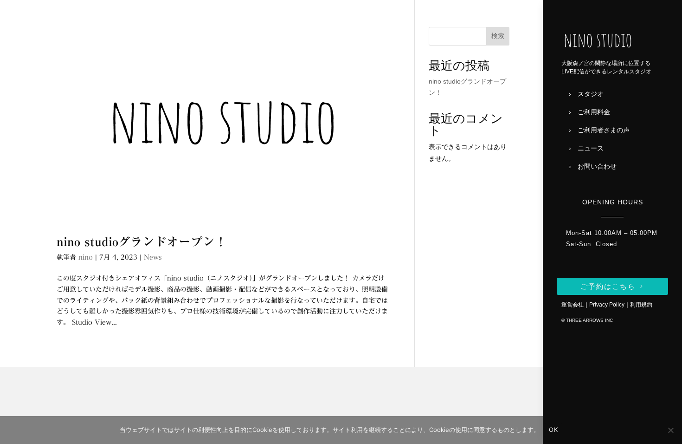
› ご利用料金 (589, 112)
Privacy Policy (606, 304)
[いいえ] (670, 430)
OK (553, 429)
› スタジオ (586, 94)
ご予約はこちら (608, 286)
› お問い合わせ (593, 166)
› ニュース (586, 148)
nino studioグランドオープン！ (142, 241)
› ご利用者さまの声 (599, 130)
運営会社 (572, 304)
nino (85, 257)
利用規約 (641, 304)
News (153, 257)
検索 (497, 35)
